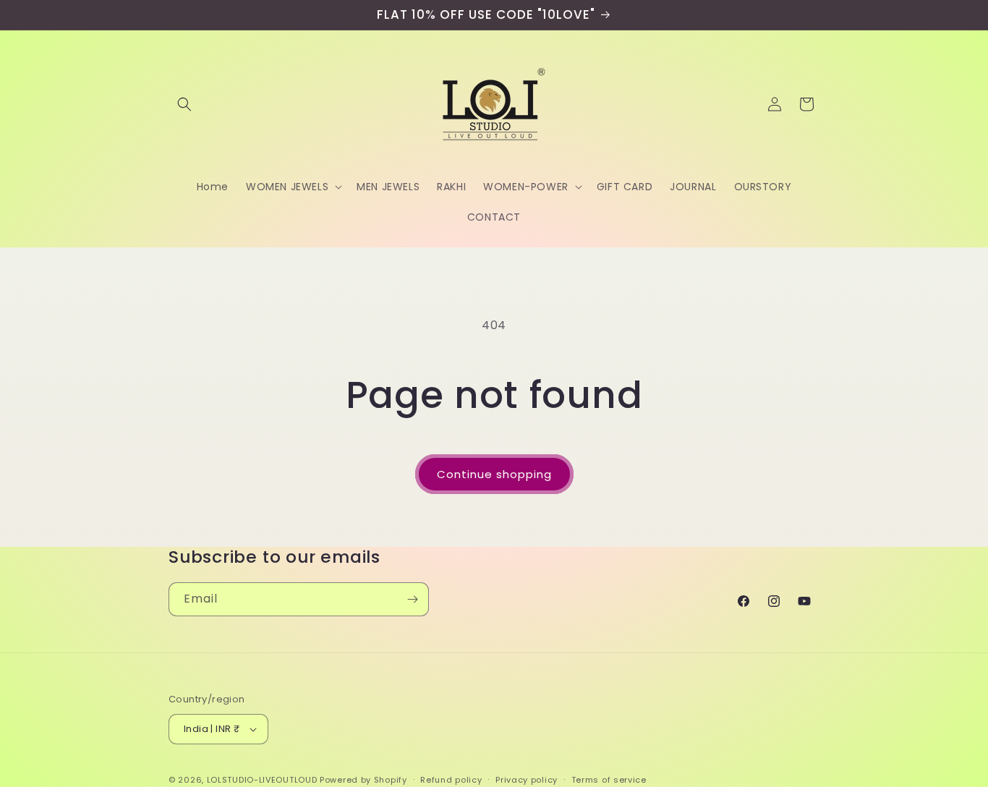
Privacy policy (526, 779)
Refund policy (451, 779)
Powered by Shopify (363, 780)
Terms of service (609, 779)
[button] (184, 104)
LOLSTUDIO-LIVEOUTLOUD (262, 780)
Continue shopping (494, 474)
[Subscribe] (412, 599)
